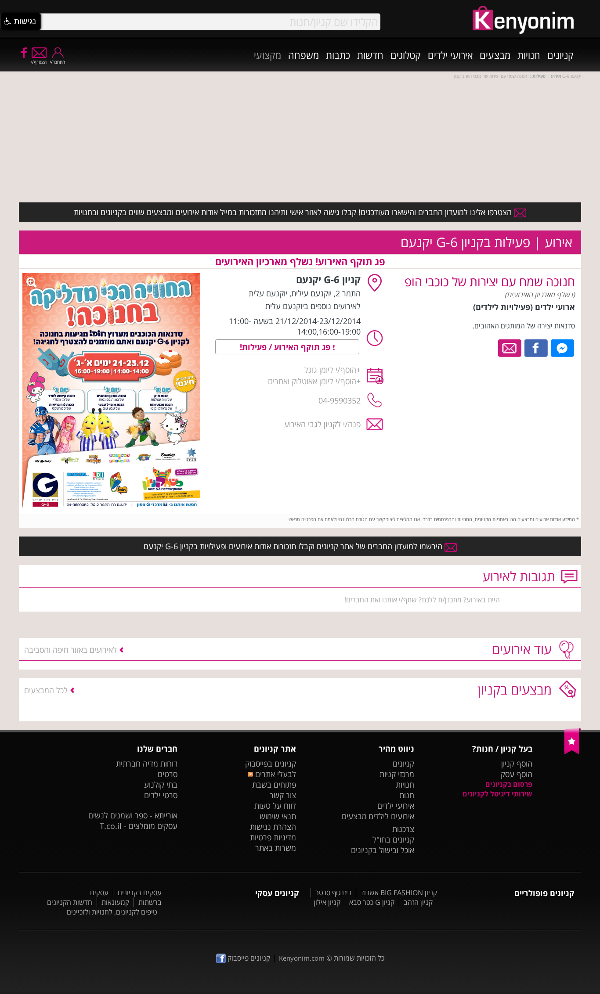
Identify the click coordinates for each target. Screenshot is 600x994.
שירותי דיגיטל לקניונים (497, 794)
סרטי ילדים (160, 795)
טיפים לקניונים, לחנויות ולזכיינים (112, 912)
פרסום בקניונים (508, 784)
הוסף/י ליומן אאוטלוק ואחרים (312, 381)
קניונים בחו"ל (393, 839)
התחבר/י (57, 62)
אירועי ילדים (450, 54)
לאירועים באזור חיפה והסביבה (70, 650)
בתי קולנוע (160, 784)
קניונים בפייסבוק (270, 763)
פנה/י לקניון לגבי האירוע (322, 424)
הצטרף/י (39, 62)
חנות (406, 795)
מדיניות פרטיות (273, 837)
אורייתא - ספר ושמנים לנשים (132, 815)
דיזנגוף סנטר (333, 892)
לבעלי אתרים (274, 774)
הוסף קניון (516, 763)
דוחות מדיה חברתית (146, 763)
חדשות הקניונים (69, 902)
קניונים (560, 54)
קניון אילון (327, 902)
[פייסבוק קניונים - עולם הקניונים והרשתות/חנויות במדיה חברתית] (23, 52)
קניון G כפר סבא (371, 902)
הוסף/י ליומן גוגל (330, 369)
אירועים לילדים (391, 816)
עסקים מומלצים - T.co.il (138, 826)
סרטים (167, 774)
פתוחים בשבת (274, 784)
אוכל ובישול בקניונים (382, 850)
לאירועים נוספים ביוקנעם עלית (313, 306)
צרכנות (403, 829)
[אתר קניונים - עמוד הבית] (572, 752)
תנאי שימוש (278, 816)
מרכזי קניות (397, 774)
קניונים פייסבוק (248, 958)
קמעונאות (115, 902)
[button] (20, 21)
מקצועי (267, 54)
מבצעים (495, 54)
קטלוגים (405, 54)
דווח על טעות (275, 805)
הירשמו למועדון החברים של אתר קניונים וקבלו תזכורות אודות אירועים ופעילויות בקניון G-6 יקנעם (294, 546)
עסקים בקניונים (140, 892)
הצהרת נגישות (273, 826)
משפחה (303, 54)
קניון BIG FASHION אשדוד (399, 892)
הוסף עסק (516, 774)
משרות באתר (275, 848)
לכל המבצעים (46, 690)
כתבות (338, 54)
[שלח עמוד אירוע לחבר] (510, 347)
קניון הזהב (418, 902)
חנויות (528, 54)
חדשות (370, 54)
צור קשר (283, 795)
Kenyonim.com (302, 958)
